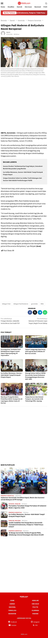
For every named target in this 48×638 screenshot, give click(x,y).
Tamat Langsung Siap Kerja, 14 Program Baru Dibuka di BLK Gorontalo (35, 351)
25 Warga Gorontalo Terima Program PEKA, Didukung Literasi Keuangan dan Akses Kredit (26, 534)
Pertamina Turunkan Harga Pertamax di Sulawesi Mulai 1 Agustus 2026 (27, 507)
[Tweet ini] (35, 312)
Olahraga (35, 610)
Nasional (18, 520)
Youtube (13, 625)
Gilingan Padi (6, 304)
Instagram (36, 622)
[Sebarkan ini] (30, 312)
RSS (36, 625)
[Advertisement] (24, 105)
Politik (35, 607)
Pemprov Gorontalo (7, 495)
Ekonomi (11, 504)
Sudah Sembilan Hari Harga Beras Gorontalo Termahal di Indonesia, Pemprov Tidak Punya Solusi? (26, 525)
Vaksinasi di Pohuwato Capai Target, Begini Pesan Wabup (37, 321)
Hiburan (35, 614)
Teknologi (12, 610)
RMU (42, 304)
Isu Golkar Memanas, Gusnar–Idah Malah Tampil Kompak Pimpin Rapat (11, 375)
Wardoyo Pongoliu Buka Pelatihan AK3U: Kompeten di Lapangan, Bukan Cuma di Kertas (11, 400)
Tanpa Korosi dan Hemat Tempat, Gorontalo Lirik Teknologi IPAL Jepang (34, 399)
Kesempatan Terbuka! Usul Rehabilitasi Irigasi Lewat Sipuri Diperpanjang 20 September (11, 352)
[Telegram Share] (40, 312)
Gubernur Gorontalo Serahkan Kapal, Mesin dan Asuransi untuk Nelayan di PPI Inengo (22, 499)
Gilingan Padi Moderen (20, 304)
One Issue (35, 604)
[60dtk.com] (24, 3)
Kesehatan (12, 614)
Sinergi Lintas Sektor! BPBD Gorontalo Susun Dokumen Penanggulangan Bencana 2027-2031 (35, 376)
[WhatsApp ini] (45, 312)
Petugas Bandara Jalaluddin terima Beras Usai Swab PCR (10, 321)
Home (12, 600)
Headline (17, 504)
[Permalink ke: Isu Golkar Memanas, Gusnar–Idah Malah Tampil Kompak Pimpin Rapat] (12, 365)
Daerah (12, 604)
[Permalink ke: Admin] (3, 33)
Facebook (14, 622)
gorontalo (34, 304)
